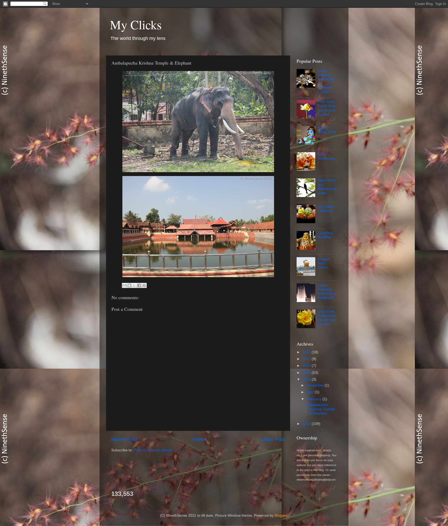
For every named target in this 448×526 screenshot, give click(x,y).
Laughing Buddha (325, 235)
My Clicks (136, 24)
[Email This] (124, 285)
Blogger (281, 515)
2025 (307, 352)
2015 (307, 366)
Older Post (273, 439)
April (310, 392)
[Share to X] (134, 285)
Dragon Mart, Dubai (324, 263)
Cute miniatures (326, 156)
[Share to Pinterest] (144, 285)
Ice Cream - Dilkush (326, 209)
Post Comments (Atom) (153, 450)
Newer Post (124, 439)
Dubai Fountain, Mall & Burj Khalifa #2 (326, 291)
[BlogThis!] (129, 285)
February (314, 399)
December (315, 385)
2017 (307, 359)
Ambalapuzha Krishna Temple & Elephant (320, 409)
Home (199, 439)
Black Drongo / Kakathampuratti (327, 186)
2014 (307, 373)
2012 (307, 424)
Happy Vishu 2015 (327, 130)
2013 (307, 379)
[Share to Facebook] (139, 285)
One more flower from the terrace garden (327, 108)
